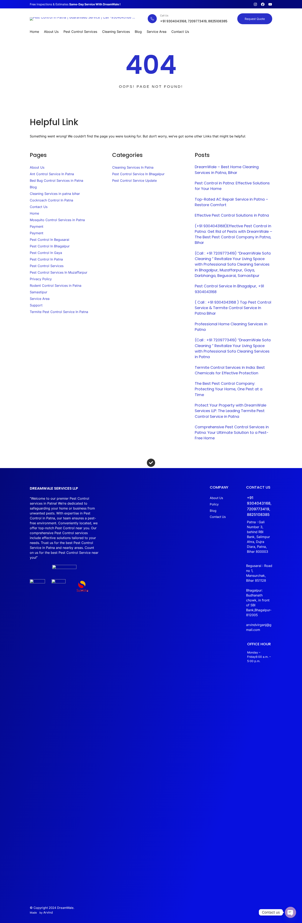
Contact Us (38, 207)
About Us (37, 167)
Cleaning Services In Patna (132, 167)
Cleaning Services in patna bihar (55, 194)
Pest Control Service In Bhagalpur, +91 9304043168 (229, 288)
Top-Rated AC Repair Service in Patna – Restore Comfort (231, 202)
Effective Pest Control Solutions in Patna (232, 215)
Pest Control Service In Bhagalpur (138, 174)
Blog (33, 187)
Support (36, 305)
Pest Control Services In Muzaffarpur (58, 272)
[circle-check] (151, 463)
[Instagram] (255, 4)
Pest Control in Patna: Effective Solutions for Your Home (232, 185)
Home (34, 213)
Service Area (40, 299)
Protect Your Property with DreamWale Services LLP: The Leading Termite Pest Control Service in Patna (230, 411)
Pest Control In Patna (46, 259)
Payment (36, 226)
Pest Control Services (46, 266)
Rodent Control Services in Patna (55, 285)
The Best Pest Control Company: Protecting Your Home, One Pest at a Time (228, 389)
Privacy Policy (41, 279)
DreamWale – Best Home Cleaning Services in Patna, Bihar (227, 169)
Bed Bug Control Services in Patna (56, 180)
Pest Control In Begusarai (49, 240)
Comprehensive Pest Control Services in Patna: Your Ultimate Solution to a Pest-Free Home (232, 432)
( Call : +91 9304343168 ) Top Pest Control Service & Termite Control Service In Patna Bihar (233, 308)
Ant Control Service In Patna (52, 174)
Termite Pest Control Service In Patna (59, 312)
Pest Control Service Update (134, 180)
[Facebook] (263, 4)
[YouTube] (270, 4)
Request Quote (255, 19)
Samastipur (38, 292)
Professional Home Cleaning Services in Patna (231, 326)
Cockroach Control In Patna (51, 200)
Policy (214, 504)
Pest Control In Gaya (46, 253)
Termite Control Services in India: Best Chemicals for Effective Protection (230, 370)
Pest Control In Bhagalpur (50, 246)
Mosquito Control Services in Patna (57, 220)
